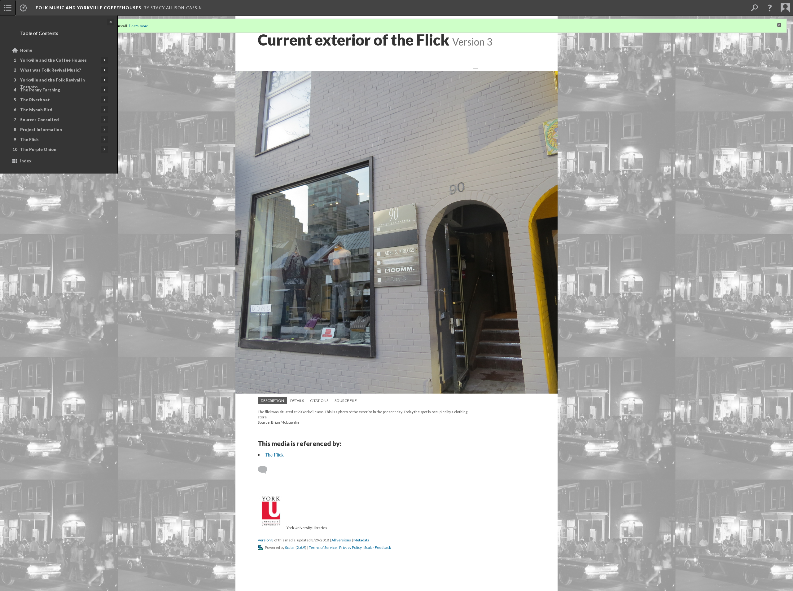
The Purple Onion (38, 149)
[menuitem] (7, 7)
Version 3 (266, 540)
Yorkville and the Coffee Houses (53, 60)
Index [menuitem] (26, 160)
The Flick (29, 139)
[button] (770, 7)
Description (272, 400)
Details (297, 400)
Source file (346, 400)
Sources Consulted (39, 119)
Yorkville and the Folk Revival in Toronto (52, 83)
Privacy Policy (350, 547)
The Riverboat (35, 99)
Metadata (361, 540)
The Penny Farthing (40, 89)
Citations (319, 400)
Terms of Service (323, 547)
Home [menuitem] (26, 50)
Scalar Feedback (377, 547)
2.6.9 (301, 547)
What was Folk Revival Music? (50, 70)
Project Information (41, 129)
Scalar (290, 547)
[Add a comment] (265, 470)
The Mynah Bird (36, 109)
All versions (341, 540)
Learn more (138, 26)
